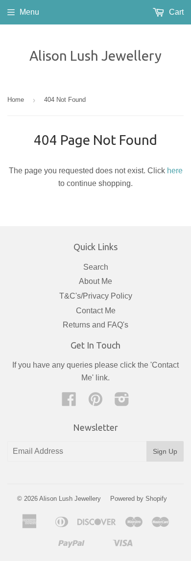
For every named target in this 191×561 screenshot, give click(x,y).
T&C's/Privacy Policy (95, 296)
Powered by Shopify (138, 498)
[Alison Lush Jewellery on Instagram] (122, 402)
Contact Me (96, 310)
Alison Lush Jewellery (95, 55)
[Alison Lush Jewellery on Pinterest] (95, 402)
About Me (95, 281)
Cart (175, 12)
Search (95, 267)
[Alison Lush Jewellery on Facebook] (69, 402)
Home (15, 99)
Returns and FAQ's (95, 325)
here (175, 170)
